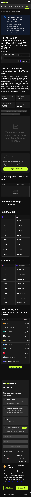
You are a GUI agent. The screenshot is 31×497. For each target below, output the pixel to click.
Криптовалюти (21, 461)
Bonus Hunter (19, 6)
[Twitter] (4, 388)
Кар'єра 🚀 (6, 458)
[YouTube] (8, 388)
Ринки (27, 6)
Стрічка (3, 6)
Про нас (5, 455)
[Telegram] (12, 388)
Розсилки (10, 6)
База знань (20, 458)
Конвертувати (5, 11)
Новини (19, 455)
